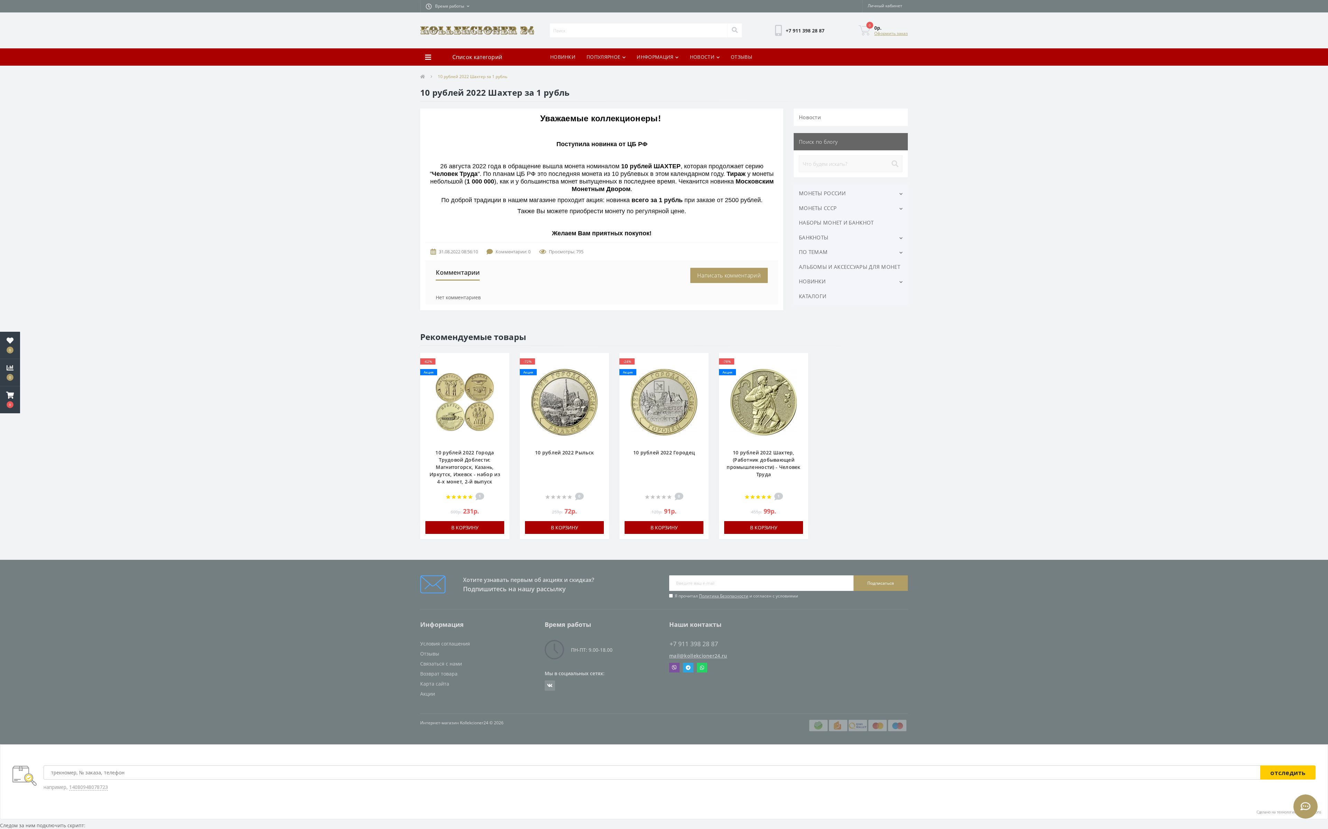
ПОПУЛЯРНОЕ (603, 57)
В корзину (465, 527)
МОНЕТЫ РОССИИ (822, 193)
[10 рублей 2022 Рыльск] (564, 404)
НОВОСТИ (702, 57)
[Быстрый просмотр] (500, 382)
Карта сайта (434, 683)
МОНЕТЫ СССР (818, 208)
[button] (447, 6)
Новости (810, 117)
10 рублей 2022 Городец (664, 452)
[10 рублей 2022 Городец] (664, 404)
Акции (427, 693)
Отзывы (429, 653)
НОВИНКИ (562, 57)
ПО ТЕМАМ (813, 251)
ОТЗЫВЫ (741, 57)
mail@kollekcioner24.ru (698, 655)
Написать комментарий (729, 275)
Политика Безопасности (723, 596)
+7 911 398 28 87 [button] (694, 644)
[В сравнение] (500, 372)
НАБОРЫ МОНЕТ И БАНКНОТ (836, 222)
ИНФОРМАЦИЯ (655, 57)
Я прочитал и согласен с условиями (736, 596)
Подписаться (880, 583)
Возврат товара (439, 673)
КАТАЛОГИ (812, 296)
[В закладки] (500, 362)
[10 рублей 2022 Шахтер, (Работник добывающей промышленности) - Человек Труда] (763, 404)
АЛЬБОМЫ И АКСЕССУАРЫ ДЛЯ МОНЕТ (849, 266)
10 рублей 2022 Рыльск (564, 452)
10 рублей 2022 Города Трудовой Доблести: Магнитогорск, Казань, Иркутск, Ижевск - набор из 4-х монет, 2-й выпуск (465, 467)
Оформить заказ (891, 33)
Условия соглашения (445, 643)
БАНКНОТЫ (813, 237)
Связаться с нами (441, 663)
